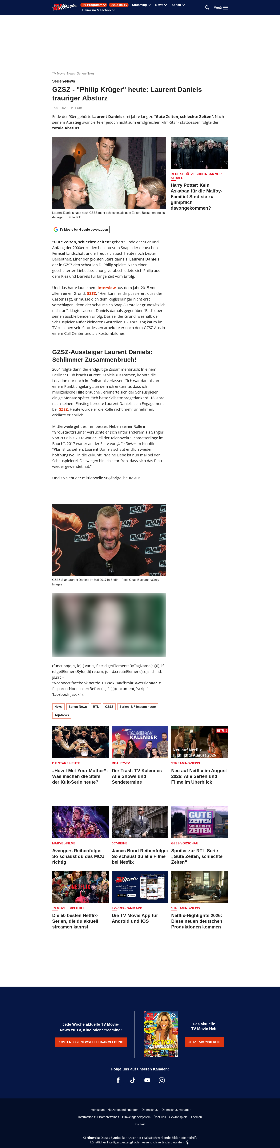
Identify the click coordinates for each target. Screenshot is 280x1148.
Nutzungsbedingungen (123, 1109)
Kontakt (140, 1124)
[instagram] (161, 1080)
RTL (96, 706)
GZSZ (63, 409)
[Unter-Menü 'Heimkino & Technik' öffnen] (113, 10)
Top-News (61, 715)
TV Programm (92, 4)
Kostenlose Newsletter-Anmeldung (90, 1042)
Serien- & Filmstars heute (137, 706)
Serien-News (85, 73)
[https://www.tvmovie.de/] (65, 7)
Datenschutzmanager (176, 1109)
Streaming (139, 4)
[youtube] (147, 1080)
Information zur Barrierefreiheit (98, 1117)
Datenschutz (150, 1109)
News (159, 4)
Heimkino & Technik (96, 10)
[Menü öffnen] (225, 7)
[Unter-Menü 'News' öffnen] (165, 5)
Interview (107, 287)
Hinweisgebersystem (136, 1117)
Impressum (97, 1109)
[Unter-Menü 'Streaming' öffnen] (149, 5)
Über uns (160, 1117)
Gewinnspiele (178, 1117)
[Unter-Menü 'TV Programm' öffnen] (104, 5)
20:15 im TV (119, 4)
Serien (176, 4)
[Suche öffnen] (207, 7)
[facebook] (118, 1080)
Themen (196, 1117)
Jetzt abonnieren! (205, 1042)
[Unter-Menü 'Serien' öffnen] (183, 5)
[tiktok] (132, 1080)
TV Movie (58, 73)
